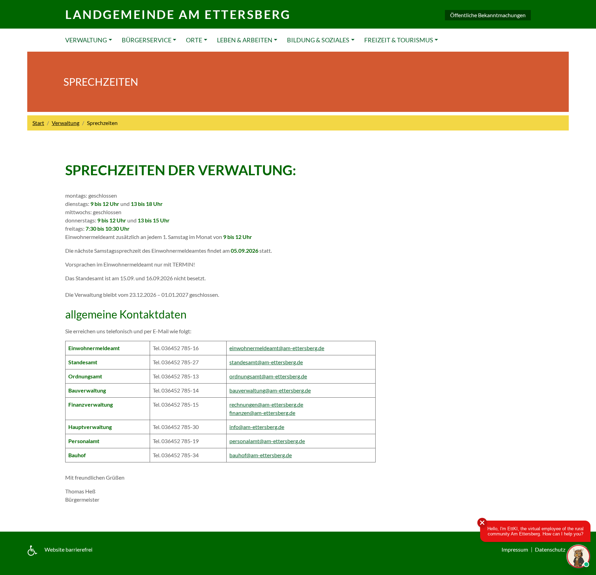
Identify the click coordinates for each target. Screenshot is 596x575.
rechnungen (243, 404)
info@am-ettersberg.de (256, 427)
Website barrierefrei (68, 549)
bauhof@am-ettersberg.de (260, 455)
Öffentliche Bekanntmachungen (488, 15)
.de (299, 404)
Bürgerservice (146, 40)
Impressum (514, 549)
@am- (264, 404)
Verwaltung (86, 40)
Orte (194, 40)
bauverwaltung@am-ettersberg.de (270, 390)
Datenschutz (550, 549)
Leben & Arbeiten (244, 40)
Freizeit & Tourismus (398, 40)
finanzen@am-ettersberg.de (262, 412)
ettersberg (283, 404)
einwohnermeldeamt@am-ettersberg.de (276, 348)
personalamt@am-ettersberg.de (267, 441)
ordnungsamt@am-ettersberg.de (268, 376)
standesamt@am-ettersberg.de (266, 362)
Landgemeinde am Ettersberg (177, 14)
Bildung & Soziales (318, 40)
